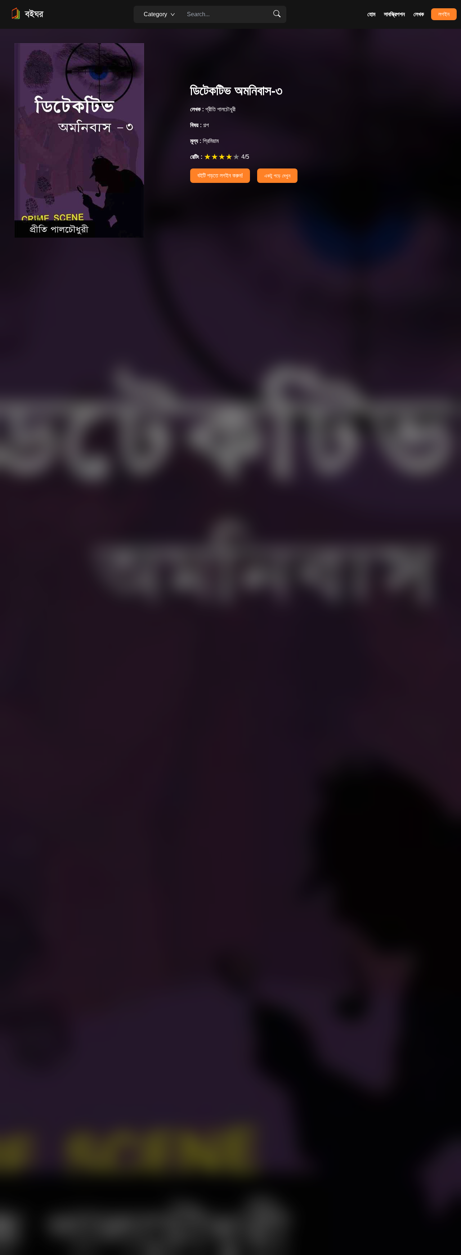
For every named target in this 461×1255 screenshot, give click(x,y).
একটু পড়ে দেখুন (277, 176)
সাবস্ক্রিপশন (394, 14)
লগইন (443, 14)
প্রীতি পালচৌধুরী (213, 109)
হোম (371, 14)
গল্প (199, 125)
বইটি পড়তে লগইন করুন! (220, 175)
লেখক (418, 14)
